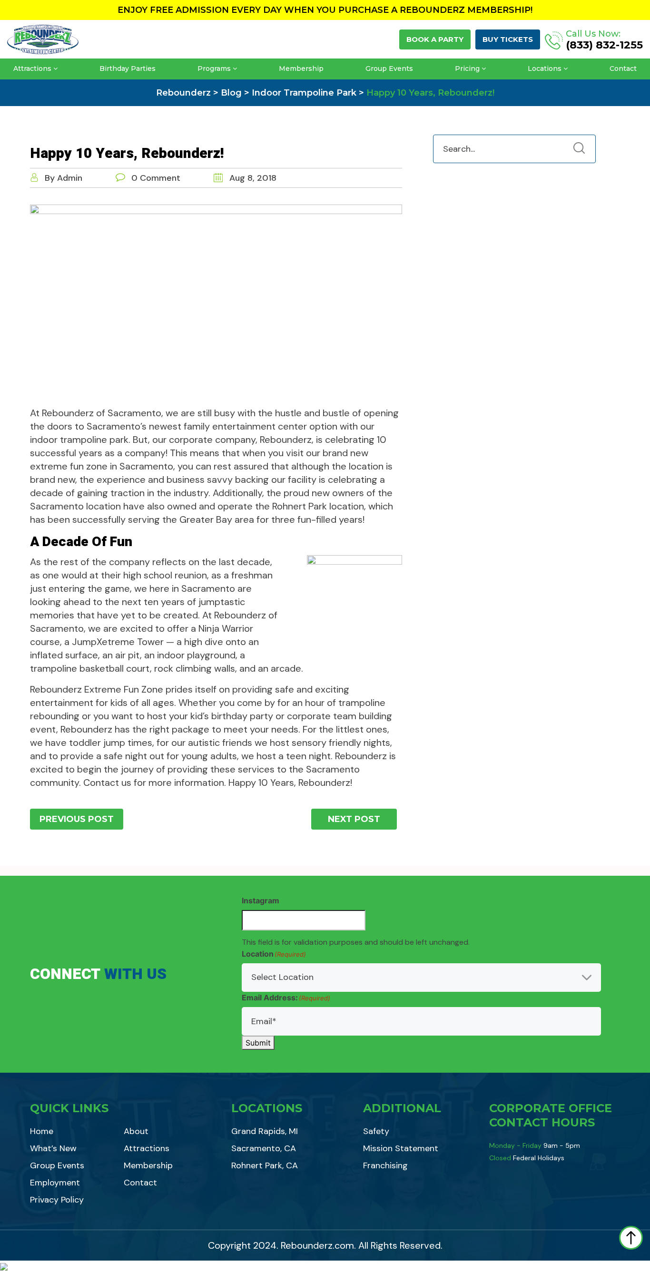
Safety (376, 1131)
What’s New (53, 1148)
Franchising (385, 1165)
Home (41, 1131)
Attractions (32, 68)
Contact (623, 68)
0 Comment (156, 178)
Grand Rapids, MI (264, 1131)
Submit (258, 1042)
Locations (544, 68)
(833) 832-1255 (604, 45)
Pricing (467, 68)
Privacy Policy (57, 1199)
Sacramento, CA (263, 1148)
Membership (301, 68)
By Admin (63, 178)
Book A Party (434, 39)
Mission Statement (400, 1148)
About (136, 1131)
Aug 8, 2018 (251, 178)
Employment (55, 1182)
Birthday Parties (127, 68)
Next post (354, 819)
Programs (214, 68)
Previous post (76, 819)
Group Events (389, 68)
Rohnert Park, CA (264, 1165)
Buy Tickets (508, 39)
